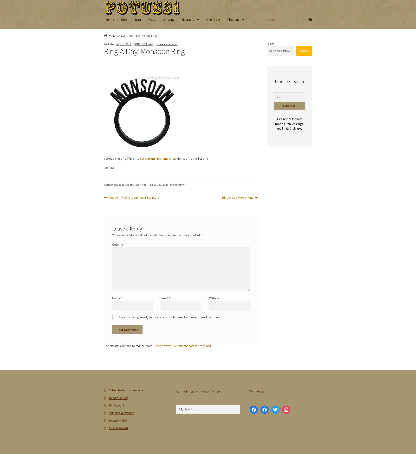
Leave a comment (167, 44)
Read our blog (118, 398)
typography (177, 184)
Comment (119, 245)
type (165, 184)
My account (116, 405)
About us (233, 20)
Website (214, 298)
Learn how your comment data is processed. (183, 346)
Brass (138, 20)
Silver (124, 20)
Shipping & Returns (121, 413)
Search (270, 44)
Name (117, 298)
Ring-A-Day (213, 20)
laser (138, 184)
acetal (121, 35)
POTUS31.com (144, 44)
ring (144, 184)
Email (165, 298)
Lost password (118, 428)
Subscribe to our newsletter (126, 390)
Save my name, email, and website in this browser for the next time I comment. (170, 317)
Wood (152, 20)
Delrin (129, 184)
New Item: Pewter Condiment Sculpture (133, 197)
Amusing (169, 20)
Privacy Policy (118, 421)
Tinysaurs (188, 20)
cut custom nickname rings (157, 159)
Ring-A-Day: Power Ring (238, 197)
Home (110, 20)
